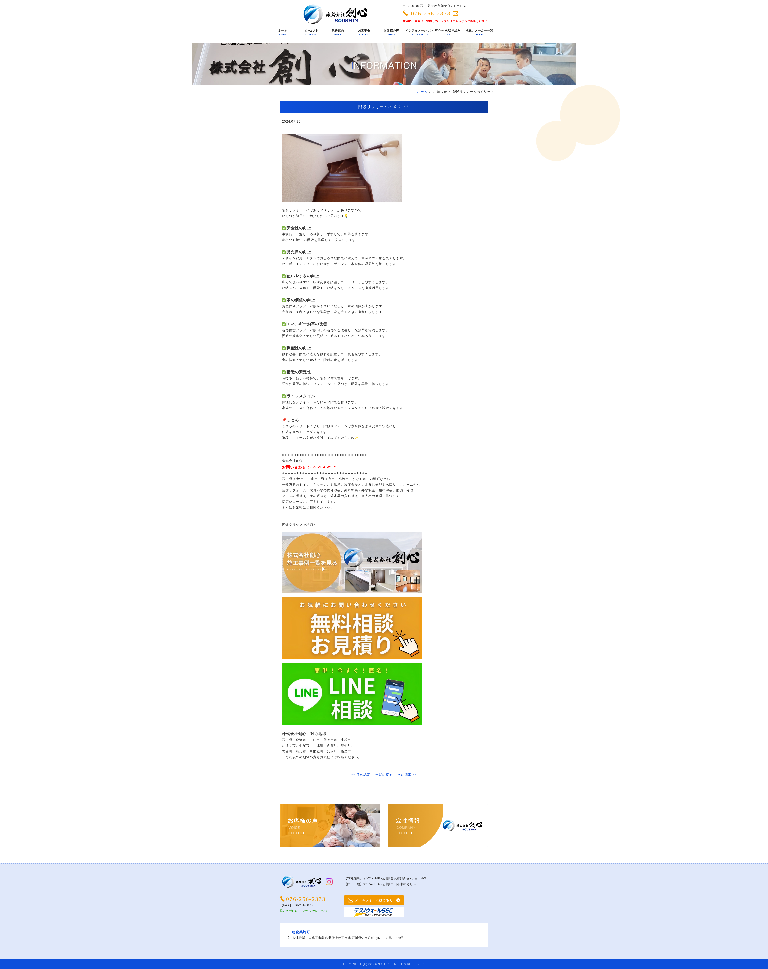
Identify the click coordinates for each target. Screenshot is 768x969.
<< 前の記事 (360, 774)
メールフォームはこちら (374, 900)
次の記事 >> (407, 774)
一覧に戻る (384, 774)
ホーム (422, 91)
